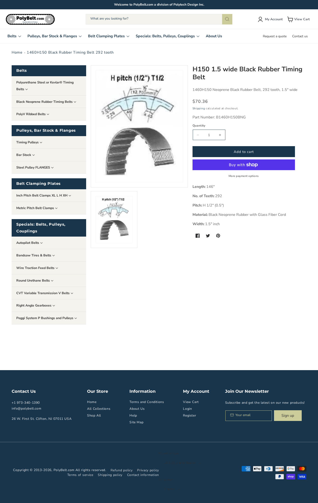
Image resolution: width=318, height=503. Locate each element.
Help (133, 415)
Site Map (136, 422)
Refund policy (121, 470)
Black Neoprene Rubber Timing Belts (45, 102)
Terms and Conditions (146, 402)
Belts (21, 70)
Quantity (199, 126)
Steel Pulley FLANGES (33, 167)
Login (187, 409)
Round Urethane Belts (33, 280)
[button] (299, 19)
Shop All (94, 415)
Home (17, 52)
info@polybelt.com (26, 408)
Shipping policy (110, 475)
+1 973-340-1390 (26, 402)
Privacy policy (148, 470)
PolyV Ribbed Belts (31, 114)
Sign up (287, 415)
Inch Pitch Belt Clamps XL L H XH (42, 195)
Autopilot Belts (28, 243)
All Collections (98, 409)
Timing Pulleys (28, 142)
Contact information (143, 475)
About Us (137, 409)
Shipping (199, 108)
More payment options (244, 176)
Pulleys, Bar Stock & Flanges (46, 130)
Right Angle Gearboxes (34, 305)
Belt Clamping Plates (38, 183)
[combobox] (159, 19)
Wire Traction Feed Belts (35, 268)
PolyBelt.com (64, 470)
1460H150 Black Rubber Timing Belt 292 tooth (70, 52)
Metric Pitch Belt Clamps (35, 208)
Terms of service (80, 475)
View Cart (191, 402)
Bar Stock (24, 155)
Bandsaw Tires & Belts (34, 255)
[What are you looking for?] (227, 19)
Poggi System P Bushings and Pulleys (45, 318)
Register (189, 415)
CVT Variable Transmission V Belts (43, 293)
